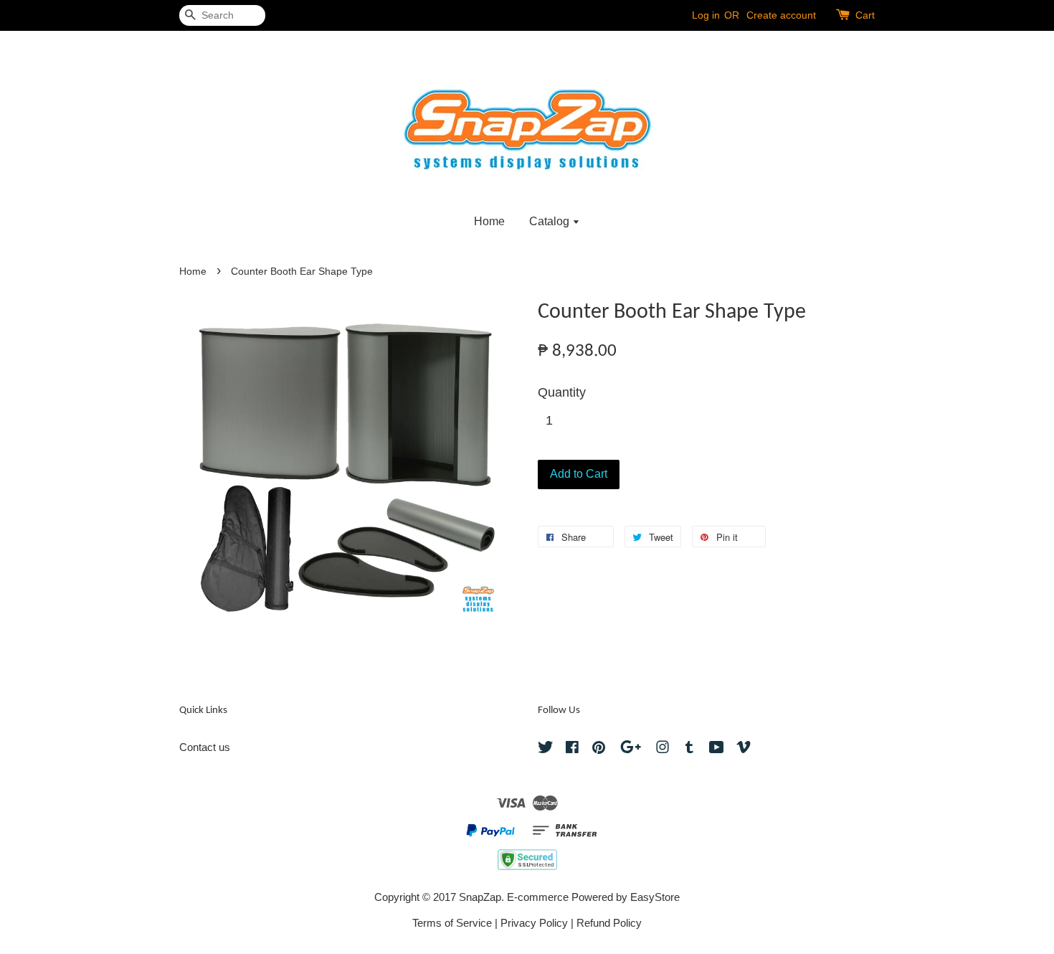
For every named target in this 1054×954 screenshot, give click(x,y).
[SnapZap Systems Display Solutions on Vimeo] (743, 749)
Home (489, 221)
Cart (865, 15)
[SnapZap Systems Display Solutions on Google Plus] (630, 749)
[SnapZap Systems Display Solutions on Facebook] (572, 749)
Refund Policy (609, 923)
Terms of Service (452, 923)
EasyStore (655, 897)
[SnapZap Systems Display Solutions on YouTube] (716, 749)
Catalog (550, 221)
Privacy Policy (534, 923)
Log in (706, 15)
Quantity (562, 392)
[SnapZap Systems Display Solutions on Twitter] (546, 749)
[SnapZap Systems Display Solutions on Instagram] (662, 749)
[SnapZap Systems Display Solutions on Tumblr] (689, 749)
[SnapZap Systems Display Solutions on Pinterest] (599, 749)
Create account (781, 15)
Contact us (204, 747)
